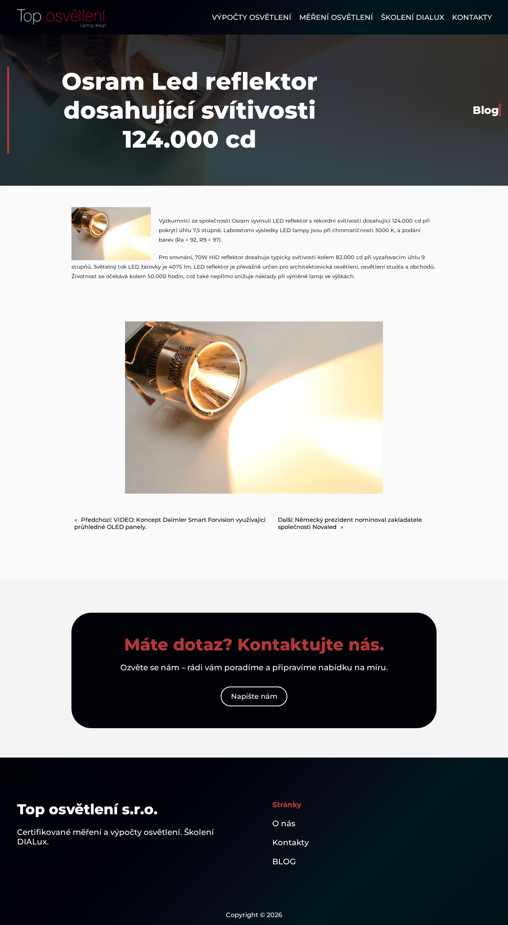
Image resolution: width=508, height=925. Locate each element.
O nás (283, 823)
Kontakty (290, 842)
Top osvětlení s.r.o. (87, 809)
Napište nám (254, 696)
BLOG (284, 861)
